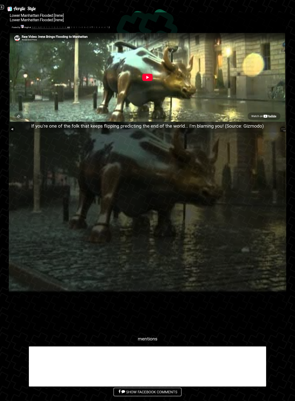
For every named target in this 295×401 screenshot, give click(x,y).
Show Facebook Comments (151, 392)
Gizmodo (252, 126)
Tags (284, 130)
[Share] (12, 129)
